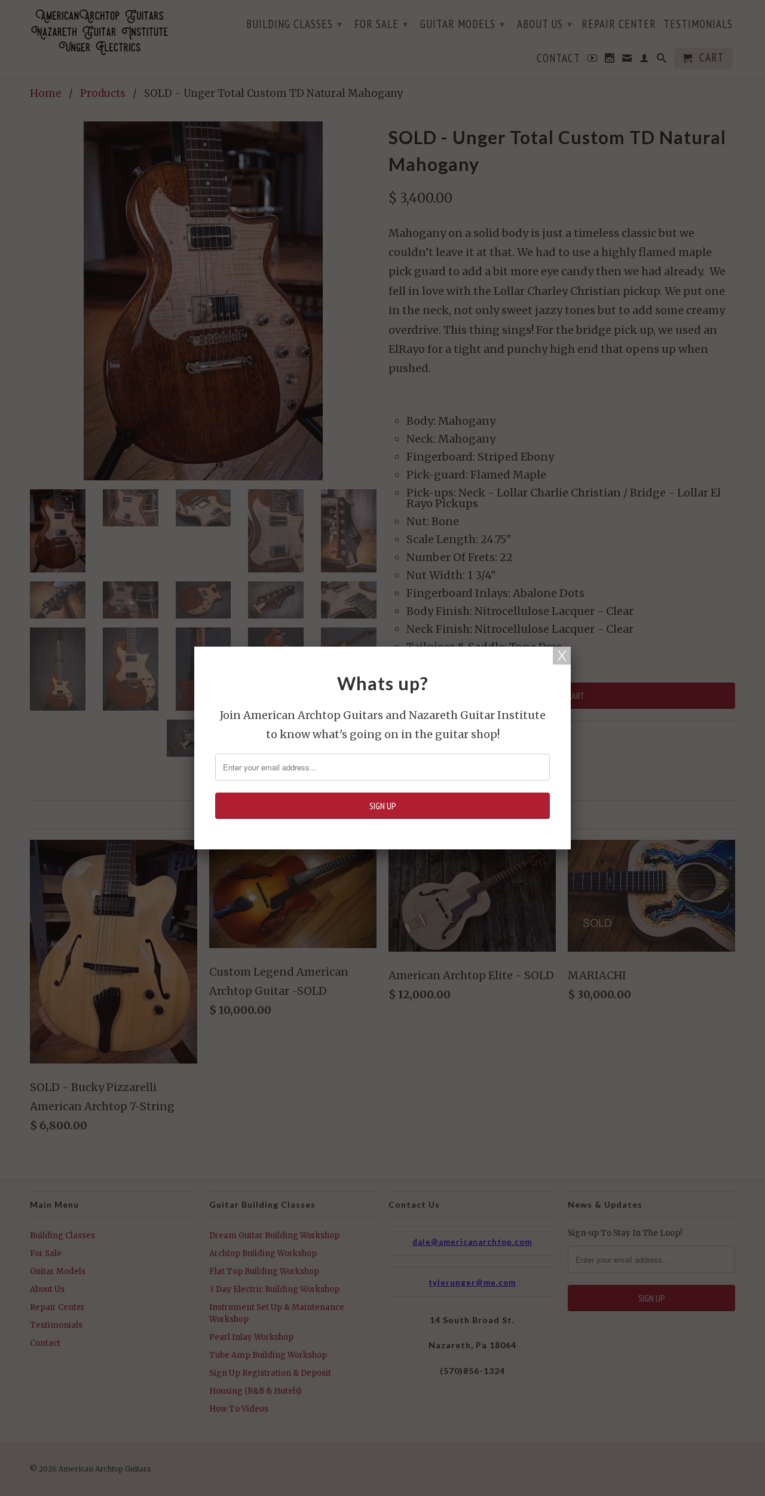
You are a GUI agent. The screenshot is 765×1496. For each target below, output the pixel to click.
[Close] (562, 656)
